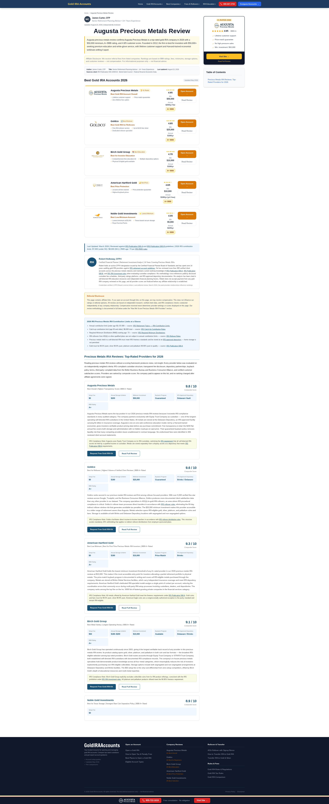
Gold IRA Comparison (216, 777)
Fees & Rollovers (191, 4)
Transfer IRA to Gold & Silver (219, 758)
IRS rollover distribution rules (170, 519)
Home (140, 4)
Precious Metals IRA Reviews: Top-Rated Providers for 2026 (222, 81)
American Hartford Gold (176, 771)
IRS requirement (167, 441)
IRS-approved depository (172, 340)
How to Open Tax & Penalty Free (138, 754)
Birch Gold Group (174, 764)
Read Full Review (129, 453)
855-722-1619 (152, 800)
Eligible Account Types (134, 762)
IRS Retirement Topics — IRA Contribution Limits (151, 326)
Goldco (169, 757)
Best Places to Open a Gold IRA (138, 758)
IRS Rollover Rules (173, 336)
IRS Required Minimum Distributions (151, 333)
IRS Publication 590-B (156, 246)
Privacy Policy (230, 792)
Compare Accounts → (249, 4)
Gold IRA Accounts (79, 4)
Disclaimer (241, 792)
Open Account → (187, 92)
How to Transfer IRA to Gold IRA (221, 754)
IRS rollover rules (168, 504)
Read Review (187, 100)
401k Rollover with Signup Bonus (221, 750)
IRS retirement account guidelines (142, 268)
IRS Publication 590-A (134, 246)
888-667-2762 (229, 4)
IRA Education (209, 4)
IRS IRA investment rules (116, 274)
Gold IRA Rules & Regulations (220, 769)
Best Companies (173, 4)
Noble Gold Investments (176, 778)
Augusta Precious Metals (177, 750)
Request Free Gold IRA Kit (101, 453)
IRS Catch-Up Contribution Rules (153, 329)
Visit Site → (224, 56)
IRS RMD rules (141, 249)
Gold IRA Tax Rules (215, 773)
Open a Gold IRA (132, 750)
